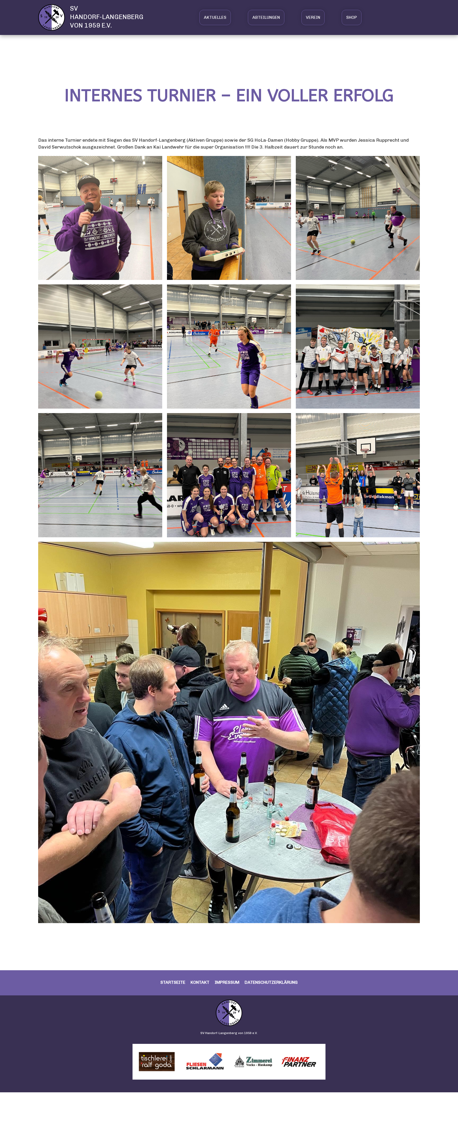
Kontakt (200, 982)
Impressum (227, 982)
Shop (351, 17)
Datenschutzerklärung (271, 982)
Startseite (172, 982)
